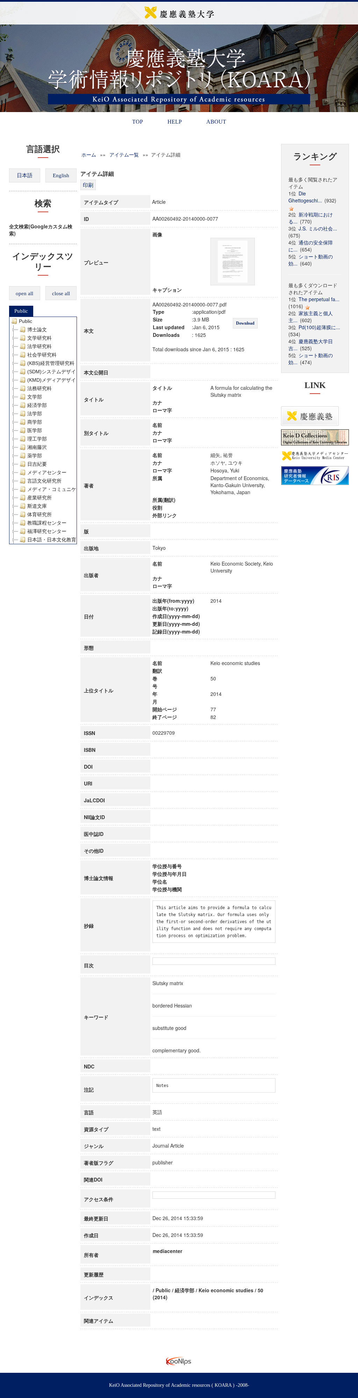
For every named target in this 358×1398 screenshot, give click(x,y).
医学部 (34, 430)
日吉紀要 (37, 464)
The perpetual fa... (319, 299)
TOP (137, 122)
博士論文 (37, 329)
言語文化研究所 (44, 481)
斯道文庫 (37, 506)
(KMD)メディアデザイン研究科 (61, 380)
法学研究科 (39, 346)
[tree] (43, 430)
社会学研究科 (42, 355)
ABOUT (216, 122)
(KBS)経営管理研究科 (50, 363)
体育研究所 (39, 514)
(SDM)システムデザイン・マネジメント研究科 (78, 371)
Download (245, 323)
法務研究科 (39, 388)
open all (24, 293)
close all (61, 293)
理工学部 (37, 439)
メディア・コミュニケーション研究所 (68, 489)
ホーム (88, 154)
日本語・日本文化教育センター (61, 539)
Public (21, 311)
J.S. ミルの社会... (318, 228)
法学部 (34, 413)
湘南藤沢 (37, 447)
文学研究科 (39, 338)
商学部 (34, 422)
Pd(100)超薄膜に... (319, 327)
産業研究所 (39, 497)
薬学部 (34, 455)
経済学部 (37, 405)
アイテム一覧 (124, 154)
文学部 (34, 397)
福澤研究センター (46, 531)
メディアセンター (46, 472)
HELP (174, 122)
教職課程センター (46, 523)
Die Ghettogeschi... (305, 197)
